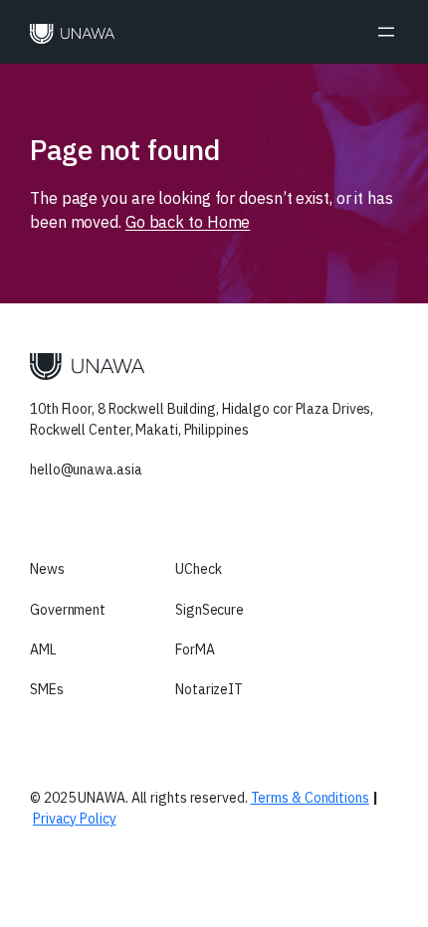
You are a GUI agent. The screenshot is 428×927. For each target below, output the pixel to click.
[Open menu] (386, 32)
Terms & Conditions (310, 798)
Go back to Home (188, 222)
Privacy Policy (74, 819)
